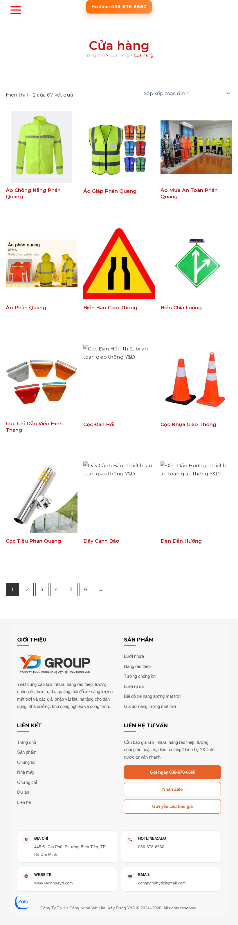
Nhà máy (26, 772)
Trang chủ (26, 742)
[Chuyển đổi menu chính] (16, 10)
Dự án (23, 792)
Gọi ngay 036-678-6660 (172, 772)
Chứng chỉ (27, 782)
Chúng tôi (26, 762)
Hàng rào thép (137, 666)
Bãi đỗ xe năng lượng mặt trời (152, 696)
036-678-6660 (151, 846)
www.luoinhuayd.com (53, 883)
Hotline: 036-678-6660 (119, 6)
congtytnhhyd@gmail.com (162, 883)
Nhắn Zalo (172, 789)
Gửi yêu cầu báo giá (172, 806)
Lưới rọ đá (134, 686)
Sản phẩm (27, 752)
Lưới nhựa (134, 656)
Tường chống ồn (140, 676)
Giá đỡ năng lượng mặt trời (150, 706)
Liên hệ (24, 802)
